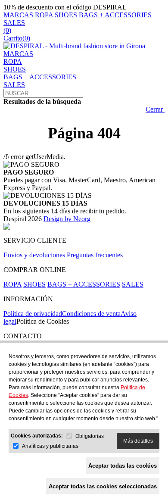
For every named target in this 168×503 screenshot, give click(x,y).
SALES (14, 22)
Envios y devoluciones (34, 255)
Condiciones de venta (91, 313)
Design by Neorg (67, 218)
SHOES (66, 15)
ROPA (44, 15)
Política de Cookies (42, 321)
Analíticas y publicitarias (50, 446)
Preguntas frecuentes (95, 255)
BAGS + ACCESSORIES (115, 15)
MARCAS (18, 15)
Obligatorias (89, 436)
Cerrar (155, 109)
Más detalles (138, 441)
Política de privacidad (32, 313)
